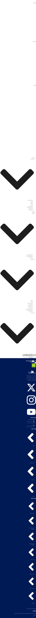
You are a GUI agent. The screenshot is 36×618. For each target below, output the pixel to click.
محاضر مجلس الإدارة (29, 310)
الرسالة (31, 202)
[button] (18, 137)
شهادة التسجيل (30, 206)
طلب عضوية (30, 357)
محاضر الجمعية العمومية (29, 309)
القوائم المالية (30, 304)
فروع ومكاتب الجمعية (29, 207)
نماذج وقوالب (30, 311)
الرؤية (31, 201)
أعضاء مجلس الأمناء (29, 254)
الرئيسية (33, 157)
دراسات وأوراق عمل (29, 305)
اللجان (31, 258)
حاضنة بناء (33, 212)
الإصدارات (31, 300)
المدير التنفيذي (30, 208)
